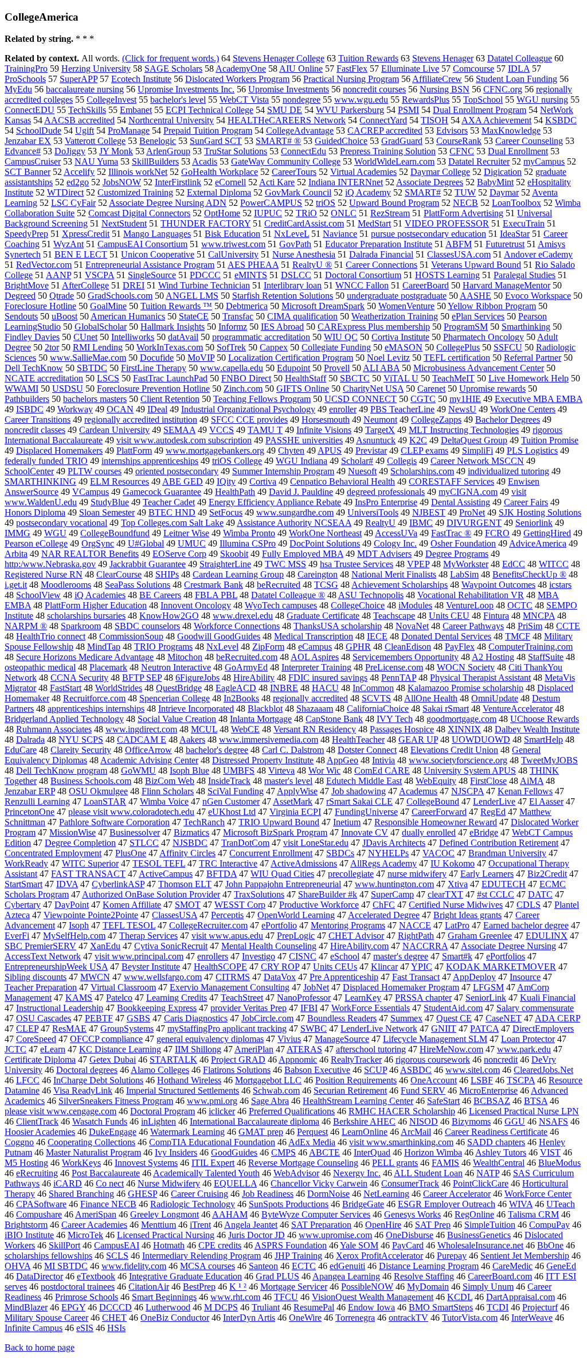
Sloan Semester (107, 512)
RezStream (390, 213)
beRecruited (278, 585)
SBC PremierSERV (40, 946)
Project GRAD (238, 1059)
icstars (560, 585)
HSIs (116, 1328)
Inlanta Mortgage (261, 719)
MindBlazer (26, 1307)
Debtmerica (247, 306)
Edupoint (293, 368)
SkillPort (64, 1245)
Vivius (289, 1039)
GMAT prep (260, 1132)
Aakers (192, 739)
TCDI (497, 1307)
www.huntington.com (394, 884)
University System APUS (470, 770)
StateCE (194, 316)
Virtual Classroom (123, 987)
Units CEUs (335, 966)
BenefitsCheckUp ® (529, 574)
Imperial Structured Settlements (182, 1090)
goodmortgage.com (461, 719)
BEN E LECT (80, 254)
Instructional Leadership (59, 1008)
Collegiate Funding (336, 347)
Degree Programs (456, 554)
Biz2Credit (547, 874)
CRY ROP (280, 966)
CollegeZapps (436, 419)
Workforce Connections (237, 626)
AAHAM (230, 1214)
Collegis (402, 461)
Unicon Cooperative (157, 254)
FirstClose (488, 781)
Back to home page (40, 1347)
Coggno (19, 1142)
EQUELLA (235, 1183)
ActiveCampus (166, 874)
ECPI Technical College (209, 110)
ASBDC (416, 1070)
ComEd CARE (382, 770)
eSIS (84, 1328)
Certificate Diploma (40, 1059)
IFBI (309, 1008)
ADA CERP (557, 1018)
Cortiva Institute (400, 337)
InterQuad (372, 1152)
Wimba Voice (164, 801)
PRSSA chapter (423, 997)
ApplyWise (297, 791)
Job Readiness (268, 1194)
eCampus (315, 646)
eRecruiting (37, 1173)
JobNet (316, 987)
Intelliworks (132, 337)
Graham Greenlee (480, 935)
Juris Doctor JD (256, 1235)
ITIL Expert (212, 1163)
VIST (550, 1152)
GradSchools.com (120, 296)
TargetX (380, 430)
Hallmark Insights (172, 326)
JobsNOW (122, 182)
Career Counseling (529, 141)
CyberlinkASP (118, 884)
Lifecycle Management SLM (435, 1039)
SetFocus (225, 512)
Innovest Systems (146, 1163)
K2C (418, 440)
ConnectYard (383, 120)
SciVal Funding (236, 791)
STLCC (144, 843)
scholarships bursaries (86, 615)
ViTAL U (400, 378)
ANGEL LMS (192, 296)
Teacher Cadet (169, 502)
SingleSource (152, 275)
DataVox (280, 977)
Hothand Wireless (189, 1080)
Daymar (504, 192)
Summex (406, 1018)
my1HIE (465, 399)
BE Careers (160, 595)
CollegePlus (458, 347)
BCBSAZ (491, 1101)
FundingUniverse (366, 812)
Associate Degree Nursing (508, 946)
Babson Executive (317, 1070)
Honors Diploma (35, 512)
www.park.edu (524, 1049)
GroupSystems (127, 1028)
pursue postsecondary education (428, 234)
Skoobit (234, 554)
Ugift (84, 130)
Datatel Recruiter (479, 161)
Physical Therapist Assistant (480, 677)
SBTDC (92, 368)
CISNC (302, 956)
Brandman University (507, 853)
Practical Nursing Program (351, 79)
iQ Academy (368, 192)
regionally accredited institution (140, 419)
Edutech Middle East (364, 781)
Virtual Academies (363, 172)
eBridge (483, 832)
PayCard (408, 1245)
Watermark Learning (187, 1132)
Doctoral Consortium (363, 275)
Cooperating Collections (91, 1142)
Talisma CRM (533, 1214)
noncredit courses (374, 89)
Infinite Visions (323, 430)
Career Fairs (526, 502)
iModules (415, 605)
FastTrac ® (451, 533)
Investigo (258, 956)
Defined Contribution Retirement (498, 843)
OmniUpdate (494, 698)
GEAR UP (418, 739)
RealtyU (380, 523)
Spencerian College (174, 698)
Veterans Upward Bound (476, 265)
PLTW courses (95, 471)
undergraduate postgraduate (397, 296)
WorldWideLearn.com (394, 161)
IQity (226, 481)
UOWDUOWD (481, 739)
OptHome (222, 213)
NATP (487, 1173)
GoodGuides (234, 1152)
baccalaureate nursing (85, 89)
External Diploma (219, 192)
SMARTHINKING (40, 481)
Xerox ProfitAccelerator (379, 1255)
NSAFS (553, 1121)
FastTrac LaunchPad (170, 378)
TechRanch (204, 822)
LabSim (464, 574)
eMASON (403, 347)
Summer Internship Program (283, 471)
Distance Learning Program (429, 1266)
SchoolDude (38, 130)
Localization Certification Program (290, 357)
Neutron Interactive (176, 667)
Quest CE (454, 1018)
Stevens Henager (442, 58)
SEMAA (179, 430)
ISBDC (30, 409)
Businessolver (134, 832)
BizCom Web (169, 781)
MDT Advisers (384, 554)
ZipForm (268, 646)
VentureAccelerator (518, 708)
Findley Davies (32, 337)
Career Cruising (199, 1194)
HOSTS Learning (447, 275)
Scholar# (357, 461)
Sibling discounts (35, 977)
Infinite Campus (33, 1328)
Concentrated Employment (53, 853)
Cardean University (114, 430)
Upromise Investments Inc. (186, 89)
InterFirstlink (178, 182)
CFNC (461, 151)
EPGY (73, 1307)
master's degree (400, 956)
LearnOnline (365, 1132)
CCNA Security (79, 677)
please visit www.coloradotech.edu (131, 812)
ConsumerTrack (410, 1183)
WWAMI (21, 388)
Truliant (266, 1307)
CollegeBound (432, 801)
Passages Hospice (402, 729)
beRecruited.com (246, 657)
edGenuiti (347, 1266)
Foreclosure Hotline (40, 306)
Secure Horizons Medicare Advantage (85, 657)
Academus (418, 791)
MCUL (204, 729)
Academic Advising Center (149, 760)
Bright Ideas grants (467, 915)
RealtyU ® (312, 265)
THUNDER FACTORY (206, 223)
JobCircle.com (267, 1018)
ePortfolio (279, 925)
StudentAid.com (453, 1008)
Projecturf (540, 1307)
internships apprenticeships (149, 461)
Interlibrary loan (293, 285)
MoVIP (200, 357)
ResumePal (314, 1307)
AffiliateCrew (437, 79)
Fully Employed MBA (302, 554)
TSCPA (521, 1080)
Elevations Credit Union (454, 750)
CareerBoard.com (500, 1276)
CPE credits (219, 1245)
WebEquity (436, 781)
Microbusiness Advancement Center (478, 368)
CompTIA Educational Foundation (212, 1142)
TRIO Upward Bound (278, 822)
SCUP (375, 1070)
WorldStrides (118, 688)
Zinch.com (243, 388)
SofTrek (231, 347)
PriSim (530, 626)
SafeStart (443, 1101)
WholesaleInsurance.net (480, 1245)
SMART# (423, 192)
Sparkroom (81, 626)
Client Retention (169, 399)
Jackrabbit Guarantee (147, 564)
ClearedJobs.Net (543, 1070)
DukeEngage (112, 1132)
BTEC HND (171, 512)
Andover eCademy (538, 254)
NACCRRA (425, 946)
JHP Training (298, 1255)
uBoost (64, 316)
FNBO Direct (246, 378)
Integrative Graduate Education (185, 1276)
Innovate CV (364, 832)
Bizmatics (191, 832)
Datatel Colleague (519, 58)
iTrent (200, 1225)
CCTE (568, 626)
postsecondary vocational (61, 523)
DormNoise (328, 1194)
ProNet (472, 512)
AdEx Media (311, 1142)
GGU (514, 1121)
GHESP (142, 1194)
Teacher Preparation (41, 987)
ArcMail (416, 1132)
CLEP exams (424, 450)
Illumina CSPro (248, 543)
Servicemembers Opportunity (406, 657)
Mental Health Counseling (268, 946)
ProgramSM (466, 326)
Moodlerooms (66, 585)
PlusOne (130, 853)
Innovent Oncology (196, 605)
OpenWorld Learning (296, 915)
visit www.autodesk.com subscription (184, 440)
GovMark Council (298, 192)
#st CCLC (495, 894)
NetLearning (386, 1194)
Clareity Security (80, 750)
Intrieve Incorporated (196, 708)
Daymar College (440, 172)
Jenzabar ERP (30, 791)
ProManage (129, 130)
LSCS (108, 378)
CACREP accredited (384, 130)
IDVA (67, 884)
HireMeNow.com (451, 1049)
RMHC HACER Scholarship (402, 1111)
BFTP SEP (142, 677)
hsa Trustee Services (356, 564)
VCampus (90, 492)
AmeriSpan (95, 1214)
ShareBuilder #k (327, 894)
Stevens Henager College (278, 58)
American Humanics (128, 316)
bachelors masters (95, 399)
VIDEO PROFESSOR (447, 223)
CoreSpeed (36, 1039)
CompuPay (549, 1225)
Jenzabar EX (28, 141)
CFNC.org (502, 89)
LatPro (457, 925)
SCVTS (376, 698)
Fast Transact (416, 977)
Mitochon (184, 657)
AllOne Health (430, 698)
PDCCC (205, 275)
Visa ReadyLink (82, 1090)
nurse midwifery (417, 874)
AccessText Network (43, 956)
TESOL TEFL (158, 863)
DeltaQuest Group (474, 440)
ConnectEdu (303, 151)
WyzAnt (68, 244)
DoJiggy (69, 151)
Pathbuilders (27, 399)
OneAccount (433, 1080)
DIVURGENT (474, 523)
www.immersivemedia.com (268, 739)
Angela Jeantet (250, 1225)
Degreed (20, 296)
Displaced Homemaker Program (401, 987)
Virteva (281, 770)
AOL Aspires (315, 657)
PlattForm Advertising (463, 213)
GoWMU (138, 770)
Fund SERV (423, 1090)
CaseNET (504, 1018)
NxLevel (222, 646)
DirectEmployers (543, 1028)
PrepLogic (296, 935)
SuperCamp (392, 894)
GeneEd (561, 1266)
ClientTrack (37, 1121)
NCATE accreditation (44, 378)
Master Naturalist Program (93, 1152)
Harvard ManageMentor (506, 285)
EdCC (513, 564)
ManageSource (342, 1039)
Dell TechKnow (34, 368)
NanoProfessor (304, 997)
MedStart (374, 223)
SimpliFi (477, 450)
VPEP (418, 564)
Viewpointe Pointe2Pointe (91, 915)
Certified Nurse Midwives (456, 905)
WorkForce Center (538, 1194)
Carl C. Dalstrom (293, 750)
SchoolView (38, 595)
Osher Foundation (463, 543)
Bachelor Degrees (507, 419)
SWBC (313, 1028)
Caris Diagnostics (196, 1018)
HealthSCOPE (220, 966)
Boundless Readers (342, 1018)
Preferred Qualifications (292, 1111)
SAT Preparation (321, 1225)
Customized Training (135, 192)
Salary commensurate (535, 1008)
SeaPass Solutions (137, 585)
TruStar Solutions (235, 151)
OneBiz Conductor (174, 1317)
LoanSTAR (105, 801)
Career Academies (94, 1225)
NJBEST (428, 512)
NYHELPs (388, 853)
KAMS (78, 997)
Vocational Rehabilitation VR (470, 595)
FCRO (497, 533)
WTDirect (65, 192)
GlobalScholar (101, 326)
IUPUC (268, 213)
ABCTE (324, 1152)
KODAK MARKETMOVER (501, 966)
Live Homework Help (528, 378)
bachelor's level (178, 99)
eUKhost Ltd (232, 812)
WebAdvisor (296, 1173)
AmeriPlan (253, 1049)
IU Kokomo (453, 863)
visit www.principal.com (139, 956)
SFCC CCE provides (249, 419)
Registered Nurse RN (44, 574)
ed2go (77, 182)
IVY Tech (395, 719)
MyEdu (18, 89)
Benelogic (157, 141)
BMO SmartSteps (441, 1307)
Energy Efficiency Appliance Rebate (275, 502)
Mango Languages (157, 234)
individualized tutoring (508, 471)
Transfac (237, 316)
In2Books (241, 698)
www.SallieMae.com (88, 357)
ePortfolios (505, 956)
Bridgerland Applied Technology (64, 719)
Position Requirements (356, 1080)
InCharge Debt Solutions (98, 1080)
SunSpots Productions (288, 1204)
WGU (55, 533)
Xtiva (458, 884)
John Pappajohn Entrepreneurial (283, 884)
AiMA (531, 781)
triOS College (237, 461)
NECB (465, 203)
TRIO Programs (163, 646)
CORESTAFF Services (451, 481)
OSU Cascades (43, 1018)
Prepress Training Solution (388, 151)
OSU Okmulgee (98, 791)
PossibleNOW (367, 1286)
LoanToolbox (516, 203)
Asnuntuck (376, 440)
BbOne (550, 1245)
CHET (114, 1317)
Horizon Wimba (433, 1152)
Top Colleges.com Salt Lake (172, 523)
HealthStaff (305, 378)
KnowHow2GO (169, 615)
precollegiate (351, 874)
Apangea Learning (346, 1276)
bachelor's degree (217, 750)
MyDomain (428, 1286)
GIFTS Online (302, 388)
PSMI (408, 110)
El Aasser (546, 801)
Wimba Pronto (249, 533)
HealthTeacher (358, 739)
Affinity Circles (187, 853)
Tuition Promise (549, 440)
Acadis (204, 161)
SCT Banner (27, 172)
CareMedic (512, 1266)
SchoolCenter (29, 471)
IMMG (17, 533)
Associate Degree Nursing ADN (167, 203)
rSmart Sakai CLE (359, 801)
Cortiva (262, 481)
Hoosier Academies (40, 1132)
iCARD (67, 1183)
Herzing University (96, 68)
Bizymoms (471, 1121)
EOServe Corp (179, 554)
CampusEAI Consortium (142, 244)
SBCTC (355, 378)
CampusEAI (116, 1245)
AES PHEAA (253, 265)
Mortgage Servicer (293, 1286)
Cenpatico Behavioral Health (342, 481)
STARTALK (173, 1059)
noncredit (501, 1059)
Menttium (158, 1225)
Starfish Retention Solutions (282, 296)
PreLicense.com (394, 667)
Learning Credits (176, 997)
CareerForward (439, 812)
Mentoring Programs (348, 925)
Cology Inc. (395, 543)
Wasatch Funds (99, 1121)
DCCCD (115, 1307)
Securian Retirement (350, 1090)
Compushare (39, 1214)
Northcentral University (171, 120)
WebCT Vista (244, 99)
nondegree (301, 99)
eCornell (230, 182)
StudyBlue (110, 502)
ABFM (458, 244)
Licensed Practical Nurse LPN (524, 1111)
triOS (325, 203)
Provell (337, 368)
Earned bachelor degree (526, 925)
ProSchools (25, 79)
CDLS (528, 905)
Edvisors (452, 130)
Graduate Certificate (323, 615)
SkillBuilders (155, 161)
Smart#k (457, 956)
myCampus (544, 161)
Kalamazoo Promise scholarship (465, 688)
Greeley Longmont (164, 1214)
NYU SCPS (80, 739)
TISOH (434, 120)
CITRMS (233, 977)
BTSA (535, 1101)
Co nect (110, 1183)
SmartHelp (543, 739)
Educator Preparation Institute (378, 244)
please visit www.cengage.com (60, 1111)
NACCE (415, 925)
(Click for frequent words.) (170, 58)
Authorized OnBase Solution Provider (151, 894)
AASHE (475, 296)
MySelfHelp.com (74, 935)
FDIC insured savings (327, 677)
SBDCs (340, 853)
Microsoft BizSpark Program (275, 832)
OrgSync (97, 543)
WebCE (245, 729)
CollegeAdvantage (300, 130)
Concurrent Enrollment (270, 853)
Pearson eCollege (36, 543)
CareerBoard (425, 285)
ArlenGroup (168, 151)
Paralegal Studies (524, 275)
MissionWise (72, 832)
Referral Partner (532, 357)
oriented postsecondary (176, 471)
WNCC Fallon (362, 285)
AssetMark (292, 801)
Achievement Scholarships (399, 585)
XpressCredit (85, 234)
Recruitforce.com (94, 698)
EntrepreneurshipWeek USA (56, 966)
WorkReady (26, 863)
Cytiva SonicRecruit (171, 946)
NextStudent (124, 223)
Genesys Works (412, 1214)
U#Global (146, 543)
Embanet (136, 110)
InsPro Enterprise (386, 502)
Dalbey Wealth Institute (537, 729)
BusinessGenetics (479, 1235)
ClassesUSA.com (459, 254)
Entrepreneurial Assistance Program (149, 265)
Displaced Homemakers (59, 450)
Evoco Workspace (538, 296)
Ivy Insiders (176, 1152)
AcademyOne (241, 68)
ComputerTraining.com (530, 646)
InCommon (373, 688)
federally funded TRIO (46, 461)
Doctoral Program (162, 1111)
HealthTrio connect (50, 636)
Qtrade (61, 296)
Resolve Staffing (424, 1276)
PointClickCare (480, 1183)
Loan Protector (528, 1039)
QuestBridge (179, 688)
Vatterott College (95, 141)
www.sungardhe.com (295, 512)
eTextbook (96, 1276)
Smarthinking (526, 326)
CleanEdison (408, 646)
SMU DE (284, 110)
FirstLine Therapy (153, 368)
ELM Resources (119, 481)
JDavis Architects (393, 843)
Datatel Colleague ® (288, 595)
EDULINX (547, 935)
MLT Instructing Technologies (464, 430)
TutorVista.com (470, 1317)
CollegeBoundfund (115, 533)
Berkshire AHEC (364, 1121)
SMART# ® (278, 141)
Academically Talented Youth (206, 1173)
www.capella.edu (231, 368)
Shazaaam (314, 708)
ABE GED (182, 481)
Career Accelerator (457, 1194)
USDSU (67, 388)
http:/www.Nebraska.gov (50, 564)
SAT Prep (433, 1225)
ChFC (384, 905)
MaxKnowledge (511, 130)
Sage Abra (270, 1101)
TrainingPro (26, 68)
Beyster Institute (151, 966)
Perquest (312, 1132)
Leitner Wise (186, 533)
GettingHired (547, 533)
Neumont (380, 419)
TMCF (517, 636)
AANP (58, 275)
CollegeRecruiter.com (208, 925)
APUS (330, 450)
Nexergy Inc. (357, 1173)
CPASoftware (41, 1204)
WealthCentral (499, 1163)
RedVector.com (44, 265)
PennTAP (398, 677)
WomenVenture (406, 306)
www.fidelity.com (133, 1266)
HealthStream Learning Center (358, 1101)
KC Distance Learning (120, 1049)
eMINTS (250, 275)
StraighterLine (225, 564)
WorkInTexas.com (169, 347)
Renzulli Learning (37, 801)
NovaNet (412, 626)
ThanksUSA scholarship (338, 626)
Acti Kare (277, 182)
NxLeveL (291, 234)
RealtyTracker (356, 1059)
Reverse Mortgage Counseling (303, 1163)
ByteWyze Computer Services (315, 1214)
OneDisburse (409, 1235)
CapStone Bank (334, 719)
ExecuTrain (524, 223)
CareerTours (294, 172)
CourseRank (459, 141)
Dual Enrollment (518, 151)
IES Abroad (282, 326)
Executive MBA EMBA (538, 399)
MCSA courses (207, 1266)
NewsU (462, 409)
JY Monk (116, 151)
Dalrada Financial (381, 254)
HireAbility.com (359, 946)
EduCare (21, 750)
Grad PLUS (277, 1276)
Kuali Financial (548, 997)
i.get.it (16, 585)
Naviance (340, 234)
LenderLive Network (379, 1028)
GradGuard (401, 141)
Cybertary (23, 905)
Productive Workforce (319, 905)
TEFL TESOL (129, 925)
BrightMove (27, 285)
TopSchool (483, 99)
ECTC (304, 1266)
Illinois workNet (137, 172)
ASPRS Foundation (291, 1245)
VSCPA (99, 275)
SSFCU (508, 347)
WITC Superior (90, 863)
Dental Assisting (460, 502)
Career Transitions (38, 419)
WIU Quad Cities (282, 874)
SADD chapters (496, 1142)
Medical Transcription (313, 636)
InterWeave (532, 1317)
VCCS (221, 430)
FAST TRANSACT (88, 874)
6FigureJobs (197, 677)
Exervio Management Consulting (229, 987)
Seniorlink (534, 523)
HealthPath (235, 492)
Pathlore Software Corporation (114, 822)
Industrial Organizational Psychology (248, 409)
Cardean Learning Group (238, 574)
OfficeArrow (148, 750)
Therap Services (148, 935)
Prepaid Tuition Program (207, 130)
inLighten (158, 1121)
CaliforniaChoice (378, 708)
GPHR (358, 646)
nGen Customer (231, 801)
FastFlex (351, 68)
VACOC (438, 853)
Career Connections (381, 265)
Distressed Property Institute (263, 760)
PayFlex (460, 646)
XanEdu (105, 946)
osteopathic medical (40, 667)
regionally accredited (310, 698)
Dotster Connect (367, 750)
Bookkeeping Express (157, 1008)
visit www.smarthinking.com (401, 1142)
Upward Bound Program (394, 203)
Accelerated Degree (384, 915)
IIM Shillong (198, 1049)
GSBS (138, 1018)
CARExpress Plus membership (374, 326)
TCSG (326, 585)
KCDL (459, 1297)
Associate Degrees (429, 182)
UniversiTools (372, 512)
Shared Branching (81, 1194)
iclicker (222, 1111)
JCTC (15, 1049)
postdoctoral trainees (78, 1286)
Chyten (291, 450)
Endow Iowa (371, 1307)
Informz (232, 326)
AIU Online (301, 68)
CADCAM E (141, 739)
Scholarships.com (422, 471)
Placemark (108, 667)
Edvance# (23, 151)
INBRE (284, 688)
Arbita (16, 554)
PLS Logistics (532, 450)
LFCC (28, 1080)
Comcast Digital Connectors (139, 213)
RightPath (416, 935)
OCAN (120, 409)
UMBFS (239, 770)
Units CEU (449, 615)
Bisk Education (232, 234)
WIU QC (341, 337)
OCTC (520, 605)
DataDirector (39, 1276)
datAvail (183, 337)
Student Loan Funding (516, 79)
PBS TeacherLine (402, 409)
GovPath (295, 244)
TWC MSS (285, 564)
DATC (540, 894)
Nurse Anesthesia (303, 254)
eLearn (52, 1049)
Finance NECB (108, 1204)
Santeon (263, 1266)
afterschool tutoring (371, 1049)
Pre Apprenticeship (344, 977)
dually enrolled (429, 832)
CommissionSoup (131, 636)
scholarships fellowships (48, 1255)
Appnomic (298, 1059)
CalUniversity (233, 254)
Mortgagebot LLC (268, 1080)
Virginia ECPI (295, 812)
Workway (75, 409)
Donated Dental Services (446, 636)
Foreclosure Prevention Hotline (153, 388)
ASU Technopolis (371, 595)
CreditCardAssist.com (304, 223)
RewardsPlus (425, 99)
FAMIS (445, 1163)
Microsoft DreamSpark (323, 306)
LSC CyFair (73, 203)
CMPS (283, 1152)
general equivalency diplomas (210, 1039)
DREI (133, 285)
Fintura (496, 615)
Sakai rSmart (445, 708)
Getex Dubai (112, 1059)
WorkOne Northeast (325, 533)
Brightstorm (26, 1225)
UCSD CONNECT (360, 399)
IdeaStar (515, 234)
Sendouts (21, 316)
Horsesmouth (326, 419)
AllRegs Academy (383, 863)
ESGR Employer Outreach (446, 1204)
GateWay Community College (286, 161)
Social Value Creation (177, 719)
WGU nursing (542, 99)
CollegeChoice (358, 605)
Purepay (452, 1255)
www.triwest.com (233, 244)
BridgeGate (363, 1204)
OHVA (17, 1266)
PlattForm (134, 450)
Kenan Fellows (525, 791)
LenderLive (494, 801)
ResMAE (69, 1028)
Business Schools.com (90, 781)
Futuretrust (505, 244)
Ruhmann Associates (54, 729)
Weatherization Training (394, 316)
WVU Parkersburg (350, 110)
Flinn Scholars (168, 791)
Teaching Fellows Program (262, 399)
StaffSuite (545, 657)
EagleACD (236, 688)
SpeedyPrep (26, 234)
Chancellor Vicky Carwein (319, 1183)
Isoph (79, 925)
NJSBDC (190, 843)
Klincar (384, 966)
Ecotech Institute (141, 79)
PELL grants (395, 1163)
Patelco (119, 997)
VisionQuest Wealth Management (372, 1297)
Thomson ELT (185, 884)
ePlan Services (478, 316)
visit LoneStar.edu (316, 843)
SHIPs (167, 574)
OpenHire (383, 1225)
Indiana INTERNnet (345, 182)
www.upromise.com (335, 1235)
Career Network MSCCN (477, 461)
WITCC (554, 564)
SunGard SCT (216, 141)
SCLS (117, 1255)
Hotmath (169, 1245)
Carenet (431, 388)
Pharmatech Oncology (483, 337)
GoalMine (108, 306)
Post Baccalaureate (106, 1173)
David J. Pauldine (301, 492)
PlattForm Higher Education (96, 605)
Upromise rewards (492, 388)
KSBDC (561, 120)
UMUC (192, 543)
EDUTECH (504, 884)
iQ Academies (100, 595)
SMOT (188, 905)
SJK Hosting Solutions (540, 512)
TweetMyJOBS (549, 760)
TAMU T (265, 430)
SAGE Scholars (173, 68)
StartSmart (23, 884)
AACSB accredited (79, 120)
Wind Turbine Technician (204, 285)
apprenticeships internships (96, 708)
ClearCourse (119, 574)
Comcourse (473, 68)
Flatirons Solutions (237, 1070)
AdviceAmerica (537, 543)
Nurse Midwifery (169, 1183)
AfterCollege (85, 285)
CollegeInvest (111, 99)
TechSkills (87, 110)
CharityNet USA (373, 388)
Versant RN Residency (314, 729)
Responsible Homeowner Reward (435, 822)
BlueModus (559, 1163)
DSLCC (296, 275)
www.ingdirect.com (141, 729)
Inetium (347, 822)
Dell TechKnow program (61, 770)
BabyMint (495, 182)
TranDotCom (245, 843)
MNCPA (539, 615)
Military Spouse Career (46, 1317)
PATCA (484, 1028)
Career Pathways (473, 626)
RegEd (493, 812)
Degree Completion (80, 843)
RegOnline (474, 1214)
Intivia (383, 760)
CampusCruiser (33, 161)
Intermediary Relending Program (201, 1255)
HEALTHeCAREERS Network (287, 120)
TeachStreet (242, 997)
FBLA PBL (216, 595)
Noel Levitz (388, 357)
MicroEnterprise (488, 1090)
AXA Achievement (496, 120)
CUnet (85, 337)
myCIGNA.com (468, 492)
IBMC (421, 523)
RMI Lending (98, 347)
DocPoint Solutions (324, 543)
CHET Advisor (356, 935)
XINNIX (464, 729)
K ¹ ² (237, 1286)
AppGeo (342, 760)
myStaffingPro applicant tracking (227, 1028)
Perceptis (227, 915)
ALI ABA (381, 368)
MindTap (103, 646)
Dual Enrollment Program (479, 110)
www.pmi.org (212, 1101)
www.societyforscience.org (458, 760)
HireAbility (254, 677)
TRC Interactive (228, 863)
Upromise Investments (288, 89)
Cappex (274, 347)
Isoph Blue (189, 770)
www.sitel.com (472, 1070)
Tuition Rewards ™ (176, 306)
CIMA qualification (302, 316)
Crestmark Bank (213, 585)
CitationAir (148, 1286)
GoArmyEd (246, 667)
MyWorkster (465, 564)
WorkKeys (81, 1163)
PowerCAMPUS (271, 203)
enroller (343, 409)
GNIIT (443, 1028)
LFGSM (488, 987)
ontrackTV (408, 1317)
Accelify (79, 172)
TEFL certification (457, 357)
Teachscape (394, 615)
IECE (377, 636)
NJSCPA (467, 791)
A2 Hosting (493, 657)
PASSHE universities (304, 440)
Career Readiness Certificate (496, 1132)
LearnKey (363, 997)
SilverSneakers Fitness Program (115, 1101)
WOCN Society (466, 667)
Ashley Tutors (500, 1152)
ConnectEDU (29, 110)
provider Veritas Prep (248, 1008)
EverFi (17, 935)
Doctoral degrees (87, 1070)
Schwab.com (276, 1090)
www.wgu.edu (361, 99)
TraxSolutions (259, 894)
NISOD (423, 1121)
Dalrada (30, 739)
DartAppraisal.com (520, 1297)
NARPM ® (26, 626)
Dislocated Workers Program (237, 79)
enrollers (212, 956)
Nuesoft (362, 471)
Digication (503, 172)
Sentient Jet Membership (524, 1255)
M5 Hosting (26, 1163)
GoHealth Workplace (219, 172)
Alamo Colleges (160, 1070)
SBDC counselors (147, 626)
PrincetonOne (29, 812)
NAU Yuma (96, 161)
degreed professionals (386, 492)
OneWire (305, 1317)
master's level (288, 781)
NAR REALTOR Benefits (90, 554)
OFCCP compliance (106, 1039)
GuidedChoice (341, 141)
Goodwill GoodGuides (218, 636)
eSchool (344, 956)
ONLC (344, 213)
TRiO (306, 213)
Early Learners (487, 874)
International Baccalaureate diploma (254, 1121)
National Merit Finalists (393, 574)
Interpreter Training (316, 667)
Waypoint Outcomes (498, 585)
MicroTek (85, 1235)
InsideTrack (229, 781)
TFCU (286, 1297)
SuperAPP (78, 79)
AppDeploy (474, 977)
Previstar (371, 450)
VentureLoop (470, 605)
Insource (525, 977)
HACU (325, 688)
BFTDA (221, 874)
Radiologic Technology (192, 1204)
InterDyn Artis (249, 1317)
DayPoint (71, 905)
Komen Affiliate (132, 905)
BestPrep (199, 1286)
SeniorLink (485, 997)
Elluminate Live (410, 68)
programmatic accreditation (261, 337)
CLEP (27, 1028)
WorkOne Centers (522, 409)
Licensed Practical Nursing (165, 1235)
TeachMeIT (453, 378)
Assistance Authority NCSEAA (294, 523)
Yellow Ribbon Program (492, 306)
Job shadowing (358, 791)
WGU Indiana (301, 461)
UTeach (560, 1204)
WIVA (521, 1204)
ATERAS (304, 1049)
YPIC (421, 966)
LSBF (482, 1080)
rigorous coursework (433, 1059)
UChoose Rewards (544, 719)
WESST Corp (239, 905)
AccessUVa (396, 533)
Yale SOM (359, 1245)
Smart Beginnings (164, 1297)
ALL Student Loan (428, 1173)
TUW (465, 192)
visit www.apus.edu (227, 935)
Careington (318, 574)
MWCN (95, 977)
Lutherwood (168, 1307)
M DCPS (221, 1307)
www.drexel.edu (243, 615)
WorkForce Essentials (370, 1008)
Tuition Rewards (368, 58)
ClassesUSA (174, 915)
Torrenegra (355, 1317)
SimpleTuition (489, 1225)
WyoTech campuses (281, 605)
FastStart (65, 688)
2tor (52, 347)
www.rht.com (235, 1297)
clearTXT (445, 894)
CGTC (423, 399)
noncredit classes (35, 430)
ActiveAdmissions (304, 863)
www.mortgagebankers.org (215, 450)
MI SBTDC (66, 1266)
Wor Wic (324, 770)
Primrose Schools (86, 1297)
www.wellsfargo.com (163, 977)
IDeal (157, 409)
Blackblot (265, 708)
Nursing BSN (444, 89)
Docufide (157, 357)
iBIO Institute (29, 1235)
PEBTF (99, 1018)
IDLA (519, 68)
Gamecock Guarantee (162, 492)
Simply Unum (488, 1286)
